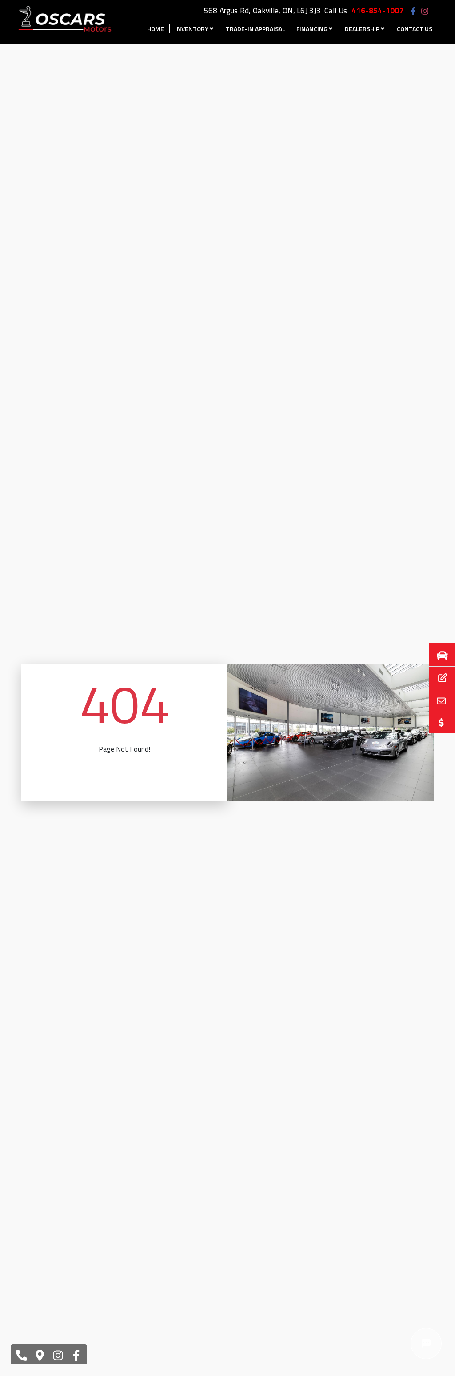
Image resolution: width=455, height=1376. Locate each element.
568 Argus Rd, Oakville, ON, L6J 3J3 (262, 10)
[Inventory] (437, 654)
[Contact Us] (437, 700)
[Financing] (437, 678)
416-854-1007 (377, 10)
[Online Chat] (426, 1343)
